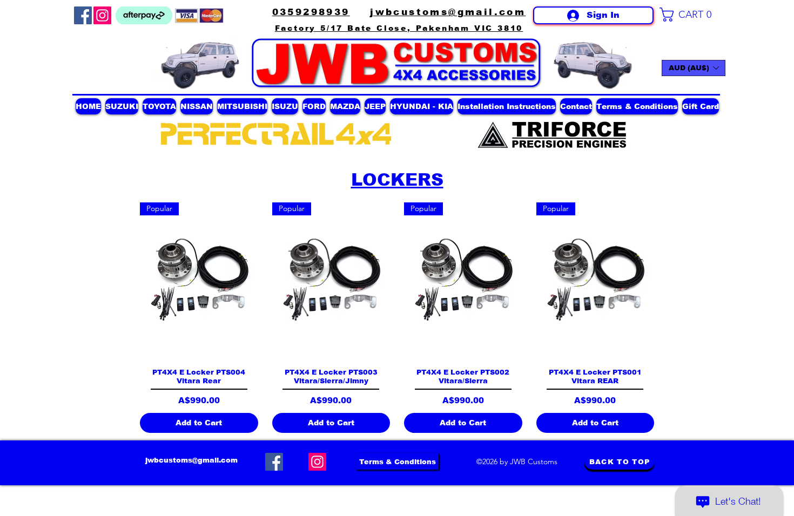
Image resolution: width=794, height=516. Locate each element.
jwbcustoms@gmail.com (191, 460)
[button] (693, 68)
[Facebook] (83, 15)
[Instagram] (102, 15)
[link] (690, 15)
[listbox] (693, 68)
